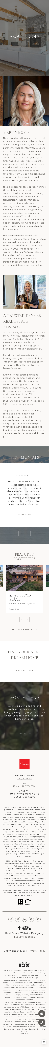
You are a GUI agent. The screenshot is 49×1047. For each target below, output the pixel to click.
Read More (24, 514)
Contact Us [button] (24, 733)
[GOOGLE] (31, 919)
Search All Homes (24, 670)
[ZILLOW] (38, 919)
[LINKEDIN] (24, 919)
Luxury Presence (24, 937)
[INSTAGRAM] (17, 919)
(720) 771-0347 (24, 778)
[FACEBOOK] (10, 919)
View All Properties (24, 629)
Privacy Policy (36, 950)
